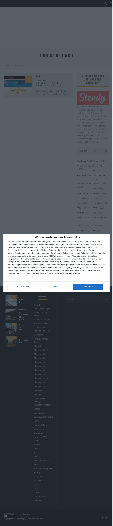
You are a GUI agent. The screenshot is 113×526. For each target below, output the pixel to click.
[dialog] (56, 263)
